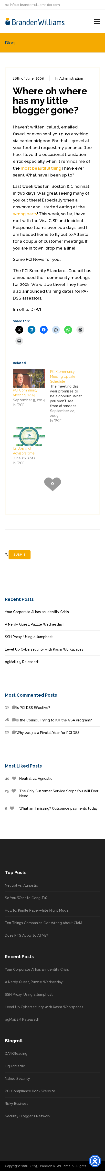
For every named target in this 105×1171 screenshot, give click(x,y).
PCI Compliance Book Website (30, 1091)
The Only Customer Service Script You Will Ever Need (51, 793)
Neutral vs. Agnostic (28, 779)
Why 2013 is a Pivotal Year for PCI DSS (42, 732)
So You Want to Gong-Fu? (26, 898)
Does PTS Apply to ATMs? (26, 935)
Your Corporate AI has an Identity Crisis (37, 612)
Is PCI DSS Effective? (27, 707)
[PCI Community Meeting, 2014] (29, 378)
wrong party (25, 213)
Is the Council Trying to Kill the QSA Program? (48, 720)
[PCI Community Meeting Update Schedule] (68, 396)
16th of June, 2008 (28, 78)
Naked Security (17, 1079)
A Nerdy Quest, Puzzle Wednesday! (34, 624)
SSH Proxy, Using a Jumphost (29, 637)
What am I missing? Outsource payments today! (51, 808)
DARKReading (16, 1054)
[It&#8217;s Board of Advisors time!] (29, 436)
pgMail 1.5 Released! (22, 662)
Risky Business (16, 1104)
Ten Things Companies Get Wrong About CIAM (43, 923)
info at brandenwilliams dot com (35, 5)
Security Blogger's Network (27, 1116)
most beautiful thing (41, 168)
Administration (71, 78)
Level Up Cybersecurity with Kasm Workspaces (44, 649)
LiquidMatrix (15, 1066)
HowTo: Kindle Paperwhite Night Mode (37, 910)
